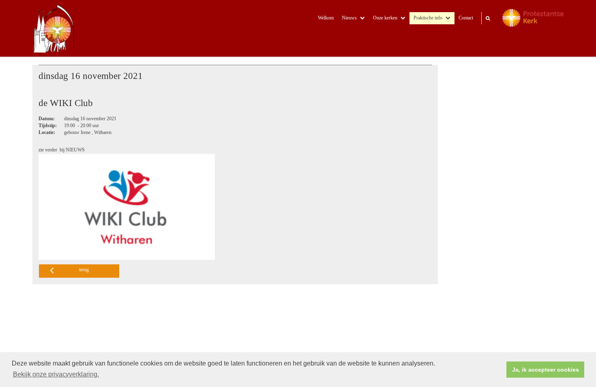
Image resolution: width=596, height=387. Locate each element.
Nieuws (349, 18)
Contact (466, 18)
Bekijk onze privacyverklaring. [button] (56, 374)
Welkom (326, 18)
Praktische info (428, 18)
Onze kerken (385, 18)
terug (84, 269)
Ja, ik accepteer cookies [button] (545, 369)
